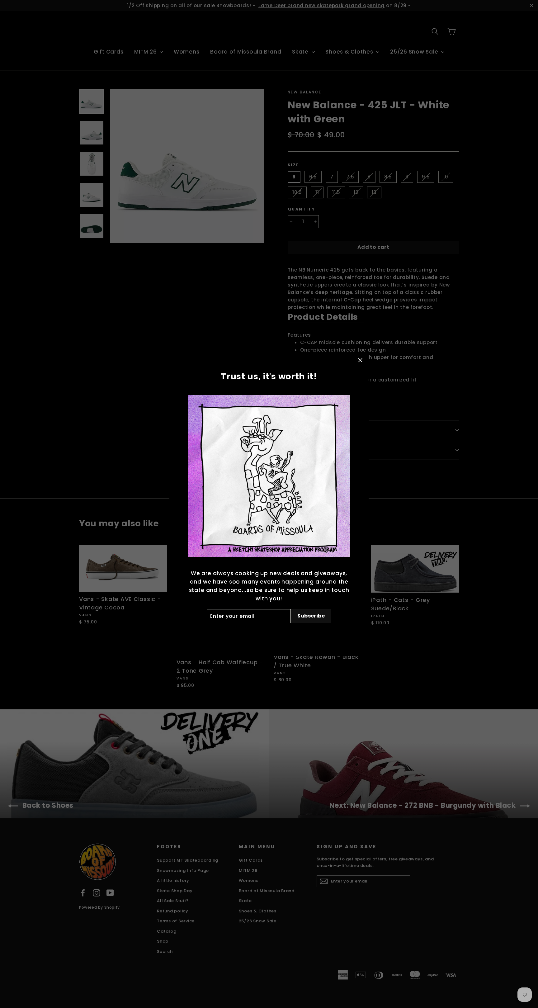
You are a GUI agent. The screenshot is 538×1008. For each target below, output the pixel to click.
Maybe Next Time (269, 633)
